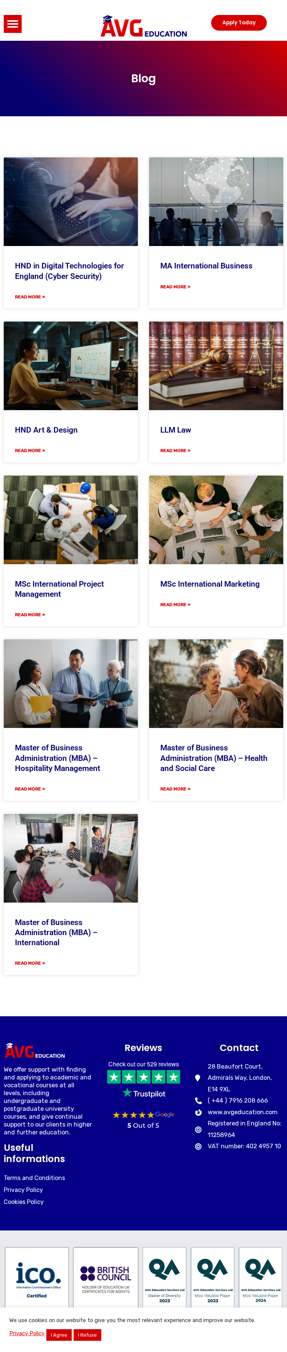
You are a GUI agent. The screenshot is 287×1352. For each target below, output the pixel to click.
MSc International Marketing (210, 584)
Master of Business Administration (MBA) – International (56, 932)
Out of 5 (143, 1125)
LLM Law (175, 429)
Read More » (30, 296)
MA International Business (206, 265)
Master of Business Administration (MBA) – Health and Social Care (214, 758)
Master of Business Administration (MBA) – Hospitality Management (57, 758)
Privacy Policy (26, 1333)
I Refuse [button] (87, 1335)
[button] (13, 24)
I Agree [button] (59, 1335)
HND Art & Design (46, 429)
